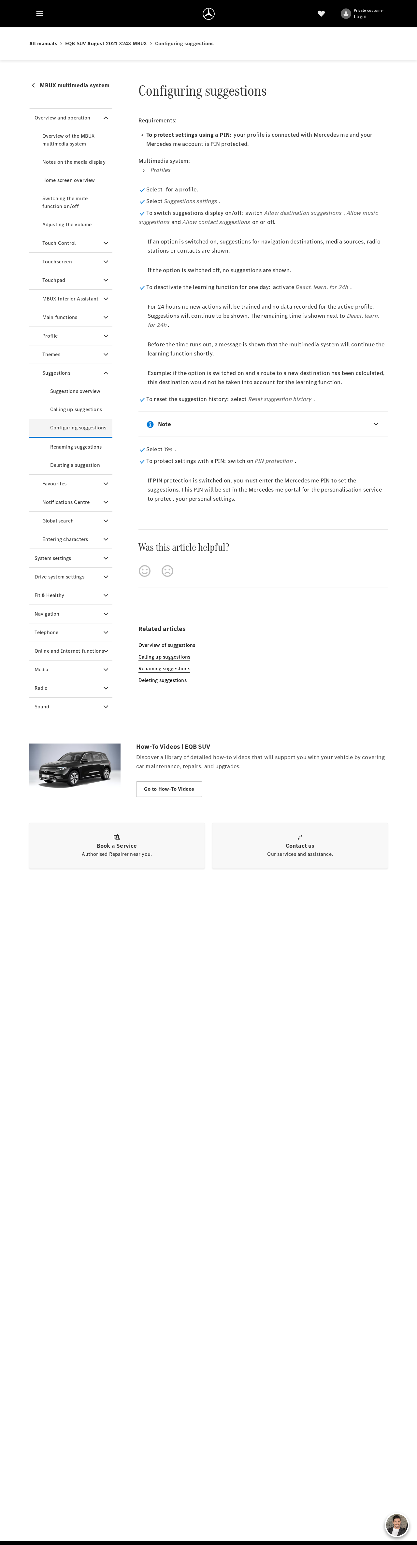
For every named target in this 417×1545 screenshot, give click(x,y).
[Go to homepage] (209, 13)
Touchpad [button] (53, 280)
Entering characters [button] (65, 539)
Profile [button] (50, 335)
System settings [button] (53, 558)
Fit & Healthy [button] (50, 595)
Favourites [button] (54, 483)
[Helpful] (144, 571)
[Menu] (39, 14)
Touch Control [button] (59, 243)
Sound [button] (42, 706)
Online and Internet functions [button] (69, 650)
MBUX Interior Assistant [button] (70, 298)
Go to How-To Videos (169, 789)
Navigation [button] (47, 613)
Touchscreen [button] (57, 261)
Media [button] (42, 669)
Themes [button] (51, 354)
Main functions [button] (60, 317)
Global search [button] (58, 520)
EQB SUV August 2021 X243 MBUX (106, 43)
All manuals (43, 43)
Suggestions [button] (56, 372)
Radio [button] (41, 688)
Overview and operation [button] (62, 117)
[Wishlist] (321, 13)
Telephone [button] (47, 632)
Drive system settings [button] (59, 576)
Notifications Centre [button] (66, 502)
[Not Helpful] (167, 571)
